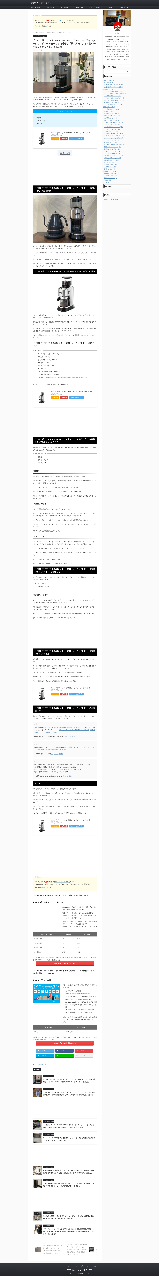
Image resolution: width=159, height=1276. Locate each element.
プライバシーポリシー (73, 1266)
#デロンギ (78, 730)
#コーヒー (80, 747)
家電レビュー (79, 7)
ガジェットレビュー (94, 7)
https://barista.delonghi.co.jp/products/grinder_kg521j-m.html (67, 377)
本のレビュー (109, 7)
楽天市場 (64, 139)
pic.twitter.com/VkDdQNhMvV (58, 750)
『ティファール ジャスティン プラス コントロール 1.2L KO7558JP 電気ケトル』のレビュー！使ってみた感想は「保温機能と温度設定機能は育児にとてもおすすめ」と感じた (69, 1231)
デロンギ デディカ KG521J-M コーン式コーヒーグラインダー (71, 133)
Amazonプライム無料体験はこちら (65, 1043)
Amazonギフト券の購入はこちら (64, 963)
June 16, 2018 (67, 776)
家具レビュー (64, 7)
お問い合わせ (84, 1266)
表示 (68, 153)
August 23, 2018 (57, 754)
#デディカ (85, 730)
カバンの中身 (50, 7)
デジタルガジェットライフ (40, 3)
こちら (48, 26)
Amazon (55, 139)
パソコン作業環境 (35, 7)
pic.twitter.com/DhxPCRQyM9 (46, 732)
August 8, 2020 (69, 736)
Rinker (57, 134)
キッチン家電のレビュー (40, 1064)
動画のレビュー (124, 7)
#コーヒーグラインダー (67, 730)
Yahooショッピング (76, 139)
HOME (64, 1266)
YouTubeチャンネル (62, 20)
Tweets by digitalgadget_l (111, 199)
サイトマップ (93, 1266)
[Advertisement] (65, 171)
